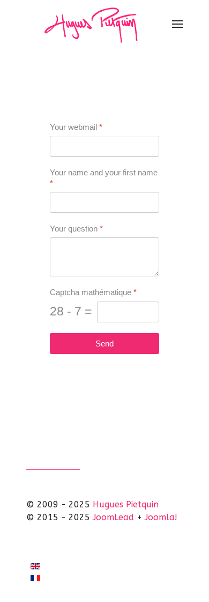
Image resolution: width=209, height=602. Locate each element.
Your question (76, 228)
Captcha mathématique (93, 292)
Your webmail (76, 127)
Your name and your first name (104, 178)
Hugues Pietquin (126, 504)
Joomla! (161, 517)
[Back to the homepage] (93, 24)
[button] (177, 24)
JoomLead (113, 517)
